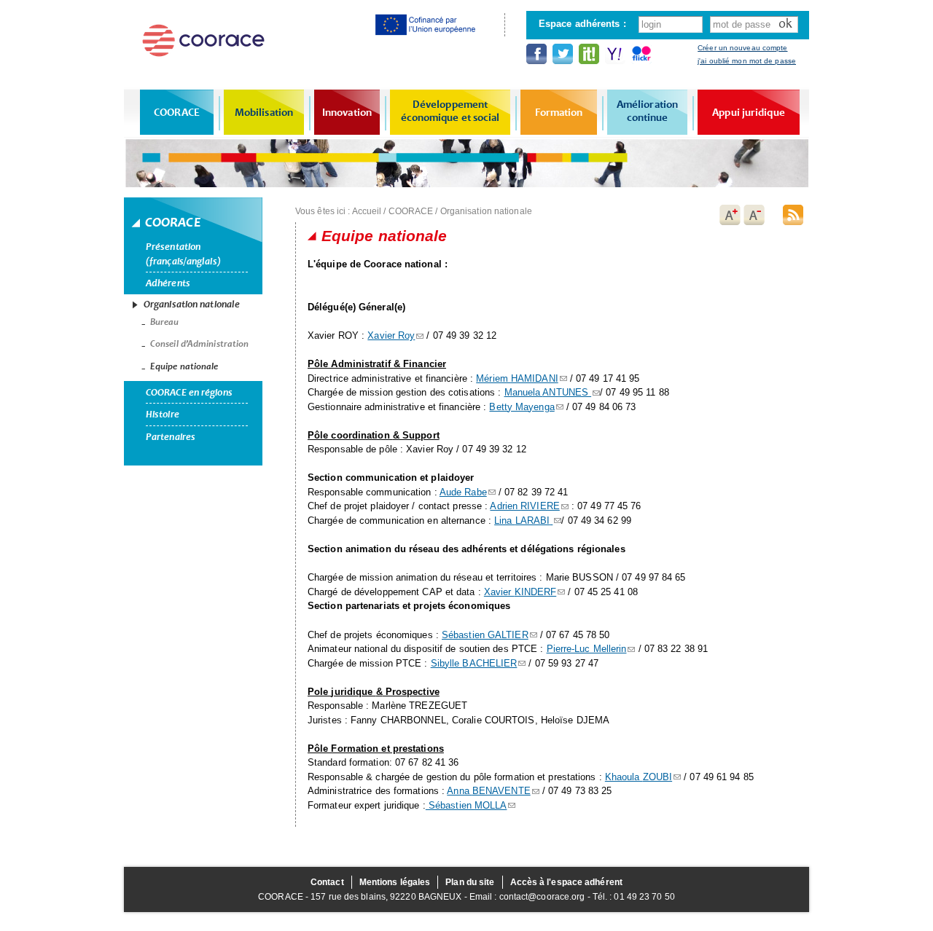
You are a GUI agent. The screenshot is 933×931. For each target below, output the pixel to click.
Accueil (367, 211)
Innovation (347, 112)
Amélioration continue (647, 111)
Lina (522, 520)
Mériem (517, 378)
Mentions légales (395, 882)
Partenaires (170, 437)
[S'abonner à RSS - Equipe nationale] (793, 215)
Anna (488, 790)
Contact (327, 882)
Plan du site (469, 882)
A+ (730, 215)
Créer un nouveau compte (742, 48)
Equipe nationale (184, 366)
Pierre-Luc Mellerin (587, 648)
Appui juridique (748, 112)
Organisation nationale (192, 304)
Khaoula (638, 776)
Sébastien (485, 634)
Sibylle (474, 663)
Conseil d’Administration (199, 344)
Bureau (164, 322)
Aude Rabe (463, 492)
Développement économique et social (450, 111)
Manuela (546, 392)
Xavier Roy (391, 335)
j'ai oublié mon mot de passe (747, 61)
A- (754, 215)
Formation (559, 112)
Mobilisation (264, 112)
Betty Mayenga (521, 406)
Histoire (162, 414)
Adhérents (168, 283)
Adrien (524, 505)
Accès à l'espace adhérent (566, 882)
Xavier (520, 591)
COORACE (177, 112)
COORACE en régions (189, 392)
